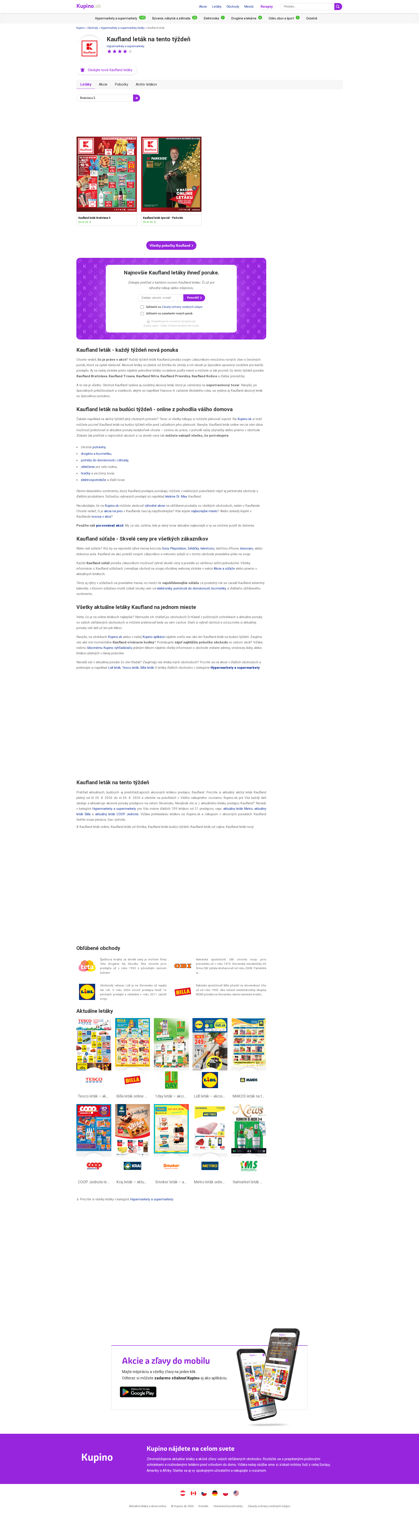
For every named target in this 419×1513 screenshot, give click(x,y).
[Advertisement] (171, 118)
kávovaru (246, 548)
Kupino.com (236, 1494)
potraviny (99, 447)
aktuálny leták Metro (238, 809)
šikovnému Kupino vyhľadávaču (109, 648)
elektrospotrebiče (93, 480)
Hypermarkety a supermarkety (125, 46)
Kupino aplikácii (154, 637)
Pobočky (121, 84)
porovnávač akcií (109, 525)
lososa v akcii (101, 517)
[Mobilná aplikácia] (138, 1393)
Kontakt (203, 1506)
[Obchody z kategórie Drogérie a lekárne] (246, 18)
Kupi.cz (204, 1494)
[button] (109, 51)
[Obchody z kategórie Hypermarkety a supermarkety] (120, 18)
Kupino (80, 27)
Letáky (217, 7)
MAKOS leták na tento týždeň (248, 1059)
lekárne (170, 496)
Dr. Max (181, 496)
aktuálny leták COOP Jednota (117, 814)
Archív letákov (146, 84)
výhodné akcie (155, 506)
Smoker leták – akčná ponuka (171, 1145)
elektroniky (164, 588)
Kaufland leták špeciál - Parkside (171, 181)
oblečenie (88, 467)
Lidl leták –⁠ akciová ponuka (209, 1059)
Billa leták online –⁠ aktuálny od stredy (132, 1059)
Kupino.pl (225, 1494)
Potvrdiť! (193, 298)
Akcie (203, 7)
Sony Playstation (174, 548)
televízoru (207, 548)
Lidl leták (114, 668)
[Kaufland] (89, 49)
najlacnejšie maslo (204, 511)
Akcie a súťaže (224, 568)
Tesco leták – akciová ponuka (93, 1059)
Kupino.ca (193, 1494)
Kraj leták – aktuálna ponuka (132, 1145)
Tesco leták (130, 668)
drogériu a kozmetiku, (96, 454)
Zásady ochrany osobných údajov (182, 306)
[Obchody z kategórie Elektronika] (214, 18)
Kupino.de (215, 1494)
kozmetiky (218, 588)
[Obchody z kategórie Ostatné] (311, 18)
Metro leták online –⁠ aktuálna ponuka (209, 1145)
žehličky (193, 548)
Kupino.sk (244, 419)
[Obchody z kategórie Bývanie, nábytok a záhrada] (174, 18)
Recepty (267, 6)
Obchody (233, 7)
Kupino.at (183, 1494)
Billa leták (147, 668)
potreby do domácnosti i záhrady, (105, 460)
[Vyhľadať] (338, 6)
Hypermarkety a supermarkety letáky (123, 27)
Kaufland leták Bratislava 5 (107, 181)
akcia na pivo (113, 511)
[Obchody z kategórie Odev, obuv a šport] (284, 18)
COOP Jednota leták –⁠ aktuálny (93, 1145)
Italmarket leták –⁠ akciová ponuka (248, 1145)
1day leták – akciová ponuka (171, 1059)
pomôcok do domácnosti (191, 588)
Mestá (248, 7)
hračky (85, 473)
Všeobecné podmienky (228, 1506)
